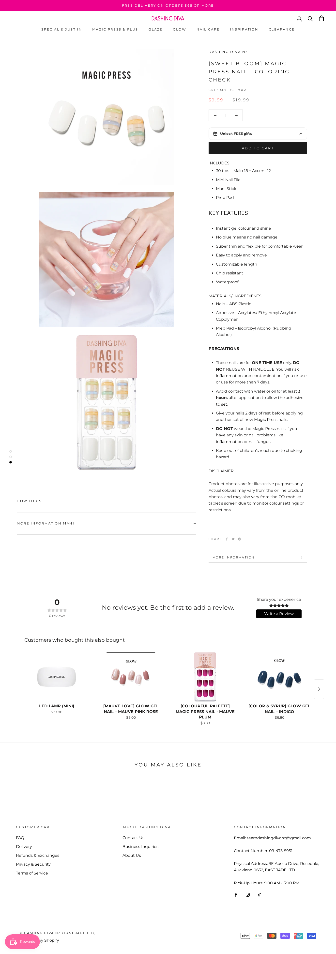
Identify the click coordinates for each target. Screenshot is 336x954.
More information (234, 557)
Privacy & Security (33, 864)
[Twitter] (233, 539)
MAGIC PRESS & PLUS (115, 29)
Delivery (24, 846)
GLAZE (156, 29)
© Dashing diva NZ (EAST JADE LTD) (58, 933)
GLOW (179, 29)
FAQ (20, 837)
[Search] (310, 18)
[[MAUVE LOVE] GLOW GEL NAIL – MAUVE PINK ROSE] (131, 676)
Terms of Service (32, 873)
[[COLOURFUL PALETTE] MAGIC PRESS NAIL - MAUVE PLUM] (205, 676)
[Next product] (319, 689)
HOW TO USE (31, 501)
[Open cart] (321, 18)
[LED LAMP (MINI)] (57, 676)
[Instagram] (248, 894)
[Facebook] (226, 539)
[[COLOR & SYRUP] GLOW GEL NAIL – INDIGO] (279, 676)
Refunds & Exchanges (37, 855)
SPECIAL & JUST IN (61, 29)
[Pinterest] (239, 539)
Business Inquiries (140, 846)
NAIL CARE (208, 29)
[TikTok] (259, 894)
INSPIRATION (244, 29)
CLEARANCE (282, 29)
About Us (131, 855)
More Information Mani (46, 523)
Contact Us (133, 837)
